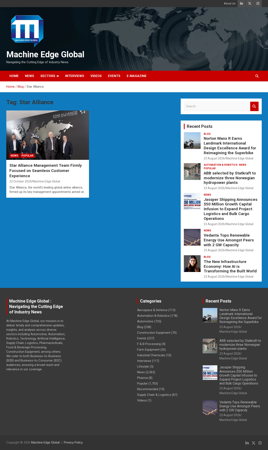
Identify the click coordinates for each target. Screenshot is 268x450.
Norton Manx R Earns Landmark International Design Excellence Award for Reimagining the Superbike (230, 145)
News (29, 76)
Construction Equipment (153, 333)
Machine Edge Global (45, 54)
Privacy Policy (73, 442)
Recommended (147, 389)
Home (14, 76)
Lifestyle (143, 366)
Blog (207, 133)
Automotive (145, 321)
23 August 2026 (214, 158)
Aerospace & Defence (152, 310)
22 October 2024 (20, 181)
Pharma (142, 378)
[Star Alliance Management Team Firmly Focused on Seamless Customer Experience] (47, 135)
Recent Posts (200, 126)
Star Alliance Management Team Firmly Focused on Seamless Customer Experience (45, 170)
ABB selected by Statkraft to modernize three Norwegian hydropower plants (230, 178)
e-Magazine (137, 76)
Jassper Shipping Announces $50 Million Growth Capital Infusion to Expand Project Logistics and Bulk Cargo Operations (230, 209)
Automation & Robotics (220, 164)
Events (114, 76)
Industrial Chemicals (151, 355)
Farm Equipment (148, 349)
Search (254, 106)
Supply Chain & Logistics (154, 395)
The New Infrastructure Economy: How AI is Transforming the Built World (230, 266)
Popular (28, 155)
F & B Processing (149, 344)
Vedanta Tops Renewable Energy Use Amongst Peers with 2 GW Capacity (229, 240)
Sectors (47, 76)
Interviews (74, 76)
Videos (96, 76)
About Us (229, 3)
